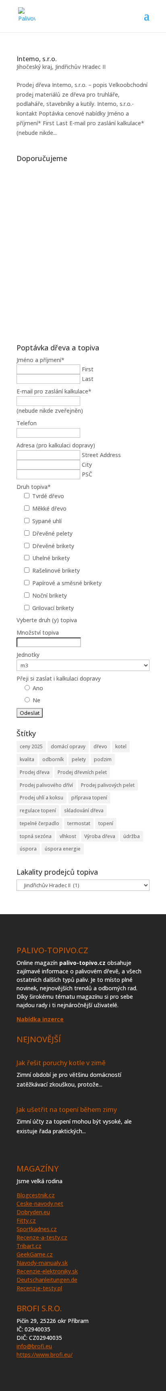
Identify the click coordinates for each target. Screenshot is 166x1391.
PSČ (87, 474)
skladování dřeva (84, 810)
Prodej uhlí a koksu (41, 797)
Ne (36, 700)
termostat (78, 823)
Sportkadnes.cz (37, 1229)
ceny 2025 (31, 746)
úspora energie (63, 848)
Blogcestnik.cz (36, 1195)
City (87, 464)
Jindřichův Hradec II (80, 66)
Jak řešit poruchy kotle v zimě (61, 1062)
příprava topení (89, 797)
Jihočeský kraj (34, 66)
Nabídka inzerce (40, 1019)
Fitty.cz (26, 1220)
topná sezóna (36, 836)
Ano (38, 688)
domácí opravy (68, 746)
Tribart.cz (29, 1246)
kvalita (27, 759)
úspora (28, 848)
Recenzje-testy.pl (39, 1288)
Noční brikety (49, 595)
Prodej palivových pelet (108, 785)
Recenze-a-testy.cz (42, 1237)
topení (105, 823)
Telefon (27, 423)
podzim (103, 759)
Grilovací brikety (53, 608)
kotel (121, 746)
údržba (131, 836)
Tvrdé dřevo (48, 496)
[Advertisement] (83, 249)
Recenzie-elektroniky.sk (47, 1271)
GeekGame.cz (35, 1254)
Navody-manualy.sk (42, 1263)
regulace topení (38, 810)
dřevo (100, 746)
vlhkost (68, 836)
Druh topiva (34, 487)
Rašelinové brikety (56, 570)
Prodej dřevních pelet (82, 772)
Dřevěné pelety (52, 533)
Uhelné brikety (51, 558)
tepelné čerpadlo (39, 823)
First (87, 369)
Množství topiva (38, 632)
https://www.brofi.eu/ (45, 1354)
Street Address (101, 455)
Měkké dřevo (49, 508)
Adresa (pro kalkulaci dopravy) (56, 445)
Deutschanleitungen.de (47, 1279)
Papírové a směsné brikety (67, 583)
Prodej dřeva (35, 772)
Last (87, 379)
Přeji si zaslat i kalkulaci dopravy (59, 678)
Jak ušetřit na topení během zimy (67, 1109)
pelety (79, 759)
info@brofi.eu (34, 1346)
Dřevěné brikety (53, 546)
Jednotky (28, 654)
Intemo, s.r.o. (37, 58)
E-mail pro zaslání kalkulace (54, 391)
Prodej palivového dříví (46, 785)
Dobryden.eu (33, 1212)
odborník (53, 759)
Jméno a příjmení (40, 360)
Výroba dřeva (99, 836)
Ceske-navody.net (40, 1203)
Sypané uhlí (47, 521)
